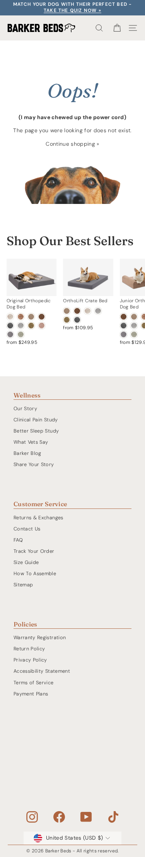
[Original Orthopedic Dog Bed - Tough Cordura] (31, 325)
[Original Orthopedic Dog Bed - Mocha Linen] (20, 316)
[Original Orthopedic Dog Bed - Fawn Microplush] (41, 325)
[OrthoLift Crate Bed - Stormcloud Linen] (98, 311)
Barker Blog (27, 453)
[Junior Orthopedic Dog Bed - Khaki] (134, 316)
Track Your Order (34, 551)
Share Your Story (34, 464)
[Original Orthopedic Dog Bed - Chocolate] (41, 316)
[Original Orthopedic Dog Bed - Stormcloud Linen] (20, 325)
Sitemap (23, 584)
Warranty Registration (40, 637)
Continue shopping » (72, 143)
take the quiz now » (72, 10)
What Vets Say (31, 442)
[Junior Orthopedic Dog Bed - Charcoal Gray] (123, 325)
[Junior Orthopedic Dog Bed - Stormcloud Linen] (134, 325)
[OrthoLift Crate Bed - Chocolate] (77, 311)
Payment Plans (31, 693)
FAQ (18, 540)
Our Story (25, 408)
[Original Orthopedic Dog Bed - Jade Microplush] (20, 334)
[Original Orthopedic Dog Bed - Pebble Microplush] (10, 334)
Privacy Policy (30, 660)
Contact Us (27, 528)
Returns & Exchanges (38, 517)
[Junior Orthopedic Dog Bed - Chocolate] (123, 316)
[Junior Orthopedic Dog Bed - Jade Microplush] (134, 334)
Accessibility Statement (42, 671)
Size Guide (26, 562)
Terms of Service (34, 682)
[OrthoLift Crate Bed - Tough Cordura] (66, 319)
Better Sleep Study (36, 431)
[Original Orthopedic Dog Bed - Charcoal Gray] (10, 325)
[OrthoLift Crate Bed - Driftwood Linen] (87, 311)
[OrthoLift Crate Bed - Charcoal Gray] (77, 319)
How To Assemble (35, 573)
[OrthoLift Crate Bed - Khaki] (66, 311)
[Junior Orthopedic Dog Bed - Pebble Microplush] (123, 334)
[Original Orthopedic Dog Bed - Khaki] (31, 316)
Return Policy (29, 648)
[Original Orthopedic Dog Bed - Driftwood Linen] (10, 316)
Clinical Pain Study (36, 419)
